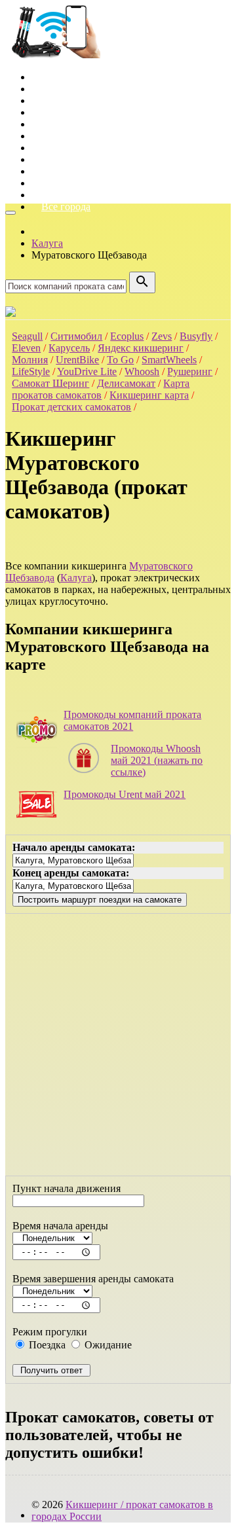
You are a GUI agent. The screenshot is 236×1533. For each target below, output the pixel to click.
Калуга (76, 577)
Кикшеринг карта (149, 395)
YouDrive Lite (87, 371)
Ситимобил (76, 336)
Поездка (46, 1344)
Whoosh (142, 371)
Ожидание (107, 1344)
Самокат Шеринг (50, 383)
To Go (120, 359)
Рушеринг (189, 371)
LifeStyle (31, 371)
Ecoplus (127, 336)
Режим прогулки (49, 1331)
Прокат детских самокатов (71, 406)
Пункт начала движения (66, 1188)
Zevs (161, 336)
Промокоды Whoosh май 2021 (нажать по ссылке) (157, 760)
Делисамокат (126, 383)
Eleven (26, 347)
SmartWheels (169, 359)
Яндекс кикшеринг (141, 347)
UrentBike (77, 359)
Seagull (27, 336)
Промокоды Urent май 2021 (125, 794)
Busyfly (196, 336)
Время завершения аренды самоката (93, 1278)
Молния (30, 359)
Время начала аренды (60, 1225)
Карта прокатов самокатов (100, 389)
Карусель (69, 347)
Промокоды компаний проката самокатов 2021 (132, 720)
